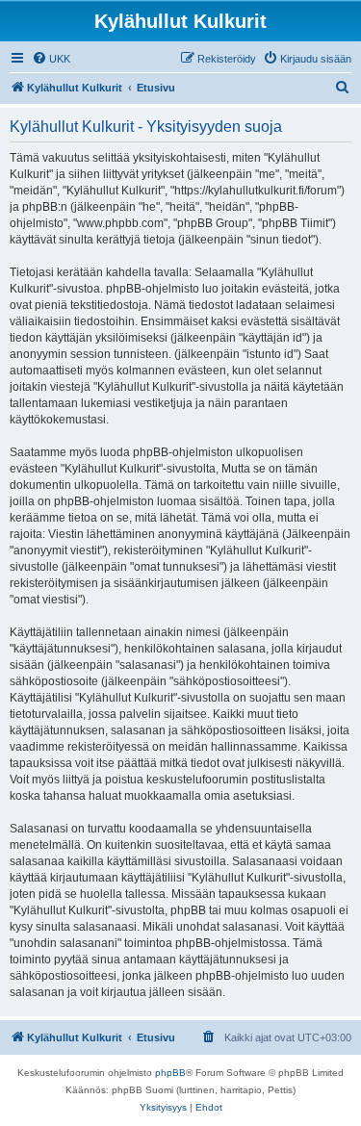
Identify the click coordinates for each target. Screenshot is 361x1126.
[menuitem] (51, 58)
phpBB (170, 1072)
